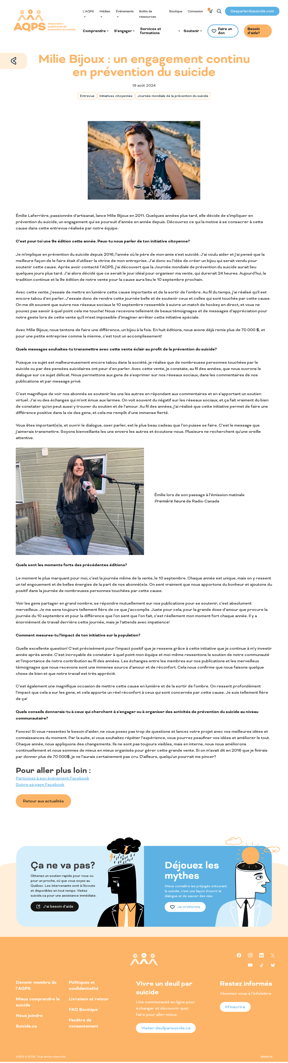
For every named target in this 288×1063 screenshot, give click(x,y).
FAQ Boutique (83, 1010)
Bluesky (272, 965)
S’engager (123, 31)
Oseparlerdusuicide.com (252, 11)
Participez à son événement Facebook (52, 778)
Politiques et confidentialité (83, 985)
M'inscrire (235, 1007)
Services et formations (150, 31)
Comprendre (94, 31)
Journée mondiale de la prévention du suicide (172, 96)
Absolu (266, 1056)
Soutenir (191, 31)
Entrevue (87, 96)
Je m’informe (188, 907)
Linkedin (261, 955)
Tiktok (261, 965)
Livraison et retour (89, 999)
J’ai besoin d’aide (58, 906)
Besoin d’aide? (254, 30)
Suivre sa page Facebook (40, 784)
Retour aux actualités (13, 61)
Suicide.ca (26, 1026)
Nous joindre (29, 1016)
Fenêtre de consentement (83, 1023)
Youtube (250, 965)
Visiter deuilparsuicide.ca (165, 1028)
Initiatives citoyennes (116, 96)
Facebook (239, 955)
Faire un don (225, 30)
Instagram (250, 955)
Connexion (195, 11)
